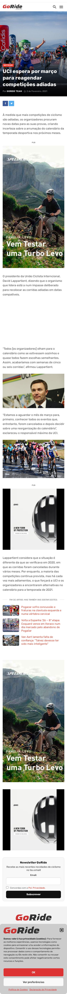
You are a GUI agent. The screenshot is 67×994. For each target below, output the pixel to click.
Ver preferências (33, 982)
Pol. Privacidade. (36, 887)
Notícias (8, 65)
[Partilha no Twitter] (11, 103)
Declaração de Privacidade (43, 989)
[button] (61, 930)
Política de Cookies (18, 989)
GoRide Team (14, 91)
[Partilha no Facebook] (5, 103)
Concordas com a (27, 887)
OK (33, 972)
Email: (33, 875)
